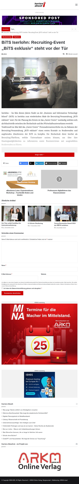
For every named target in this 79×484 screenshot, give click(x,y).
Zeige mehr (39, 154)
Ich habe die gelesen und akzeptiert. (23, 288)
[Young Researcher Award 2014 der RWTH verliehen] (65, 213)
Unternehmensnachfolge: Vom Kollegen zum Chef (19, 423)
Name (4, 265)
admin (5, 54)
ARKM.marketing (39, 12)
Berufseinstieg (14, 32)
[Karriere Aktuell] (39, 4)
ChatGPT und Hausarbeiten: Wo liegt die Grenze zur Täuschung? (24, 439)
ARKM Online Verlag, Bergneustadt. (40, 480)
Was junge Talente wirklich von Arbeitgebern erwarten (20, 410)
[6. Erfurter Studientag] (39, 213)
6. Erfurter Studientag (35, 223)
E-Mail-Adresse (7, 274)
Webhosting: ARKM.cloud (59, 480)
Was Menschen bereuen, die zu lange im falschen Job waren (22, 432)
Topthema (17, 37)
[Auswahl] (76, 5)
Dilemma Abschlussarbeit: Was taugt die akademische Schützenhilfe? (25, 413)
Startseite (6, 32)
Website (43, 274)
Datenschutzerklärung (43, 282)
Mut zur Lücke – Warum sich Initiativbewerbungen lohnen (21, 429)
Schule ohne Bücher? (10, 435)
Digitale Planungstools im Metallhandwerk (23, 29)
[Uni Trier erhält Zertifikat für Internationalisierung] (13, 213)
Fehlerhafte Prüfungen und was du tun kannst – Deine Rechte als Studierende (28, 426)
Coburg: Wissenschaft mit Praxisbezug (15, 419)
